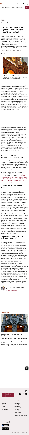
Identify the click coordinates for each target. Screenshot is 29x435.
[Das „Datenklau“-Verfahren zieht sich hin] (14, 323)
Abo (27, 7)
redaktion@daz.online (11, 290)
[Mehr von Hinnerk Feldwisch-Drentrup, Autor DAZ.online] (3, 288)
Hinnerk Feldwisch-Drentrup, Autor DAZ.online (15, 288)
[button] (2, 3)
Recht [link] (3, 20)
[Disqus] (14, 367)
